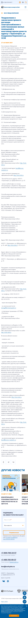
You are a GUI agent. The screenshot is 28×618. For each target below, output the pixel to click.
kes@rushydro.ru (8, 566)
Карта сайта (4, 601)
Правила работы (14, 562)
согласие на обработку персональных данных (10, 538)
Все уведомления (11, 13)
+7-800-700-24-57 (8, 553)
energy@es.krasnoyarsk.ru (8, 308)
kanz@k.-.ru (8, 440)
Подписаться (14, 532)
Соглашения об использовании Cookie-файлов (12, 610)
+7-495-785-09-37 (8, 560)
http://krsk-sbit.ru (18, 175)
